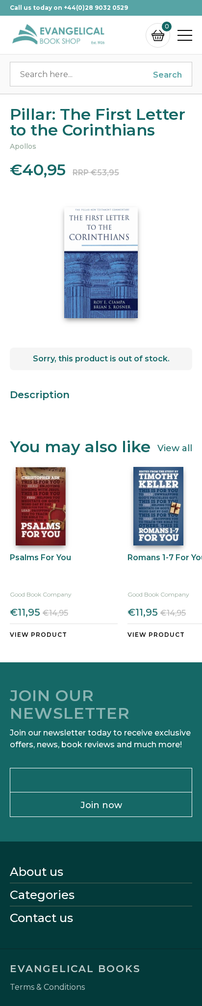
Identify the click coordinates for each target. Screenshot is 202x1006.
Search (167, 75)
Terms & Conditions (47, 987)
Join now (101, 805)
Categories (42, 895)
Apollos (23, 146)
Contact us (41, 918)
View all (174, 448)
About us (36, 872)
